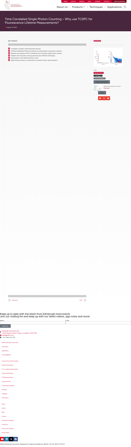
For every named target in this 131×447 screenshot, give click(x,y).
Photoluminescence (99, 78)
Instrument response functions (55, 174)
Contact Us (5, 424)
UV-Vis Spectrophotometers (10, 369)
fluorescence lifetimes (71, 87)
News (65, 1)
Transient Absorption (7, 373)
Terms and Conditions (8, 428)
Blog (89, 1)
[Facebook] (15, 439)
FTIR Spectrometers (7, 377)
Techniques (5, 346)
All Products (5, 398)
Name (2, 320)
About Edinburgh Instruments (10, 342)
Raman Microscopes (7, 365)
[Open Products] (84, 7)
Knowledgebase (6, 355)
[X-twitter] (11, 439)
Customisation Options (8, 385)
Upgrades (4, 393)
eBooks (81, 1)
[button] (125, 7)
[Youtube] (2, 439)
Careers (97, 1)
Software (4, 389)
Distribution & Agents (8, 420)
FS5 (101, 75)
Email (67, 320)
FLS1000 (96, 75)
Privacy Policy (5, 432)
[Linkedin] (6, 439)
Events (73, 1)
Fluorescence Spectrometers (10, 361)
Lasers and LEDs (6, 381)
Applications (5, 350)
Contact (107, 1)
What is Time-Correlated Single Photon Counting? (40, 74)
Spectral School (98, 72)
